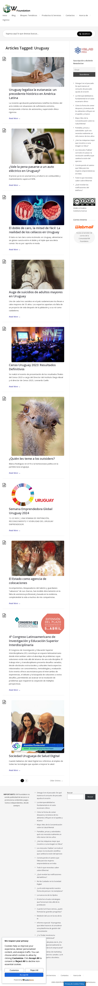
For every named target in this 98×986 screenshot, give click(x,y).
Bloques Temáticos (28, 15)
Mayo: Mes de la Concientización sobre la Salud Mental (84, 121)
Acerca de (83, 15)
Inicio (5, 15)
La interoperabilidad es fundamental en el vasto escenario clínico (84, 99)
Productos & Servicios (51, 15)
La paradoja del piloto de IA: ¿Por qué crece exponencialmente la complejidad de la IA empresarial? (50, 945)
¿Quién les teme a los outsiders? (32, 458)
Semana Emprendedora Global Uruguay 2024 (30, 511)
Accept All (24, 975)
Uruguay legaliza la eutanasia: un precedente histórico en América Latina (33, 93)
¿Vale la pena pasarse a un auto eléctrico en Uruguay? (31, 168)
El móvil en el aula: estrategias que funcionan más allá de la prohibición (48, 902)
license (84, 211)
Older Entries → (56, 780)
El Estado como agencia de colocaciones (27, 581)
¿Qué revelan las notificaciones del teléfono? (82, 187)
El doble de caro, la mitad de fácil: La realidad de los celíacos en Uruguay (34, 230)
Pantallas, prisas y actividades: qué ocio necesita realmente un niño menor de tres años (49, 834)
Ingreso (6, 20)
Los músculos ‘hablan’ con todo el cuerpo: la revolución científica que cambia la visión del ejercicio (84, 155)
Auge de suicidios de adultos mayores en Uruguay (36, 294)
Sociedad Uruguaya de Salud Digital (34, 756)
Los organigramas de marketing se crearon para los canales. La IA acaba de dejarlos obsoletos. (50, 955)
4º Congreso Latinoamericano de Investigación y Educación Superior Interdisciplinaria (33, 641)
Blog (14, 15)
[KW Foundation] (17, 8)
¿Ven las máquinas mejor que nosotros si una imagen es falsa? (85, 143)
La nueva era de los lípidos (47, 895)
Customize (14, 970)
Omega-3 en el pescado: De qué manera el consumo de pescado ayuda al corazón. (49, 795)
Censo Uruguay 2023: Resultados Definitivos (32, 367)
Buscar (70, 793)
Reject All (34, 970)
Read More (14, 118)
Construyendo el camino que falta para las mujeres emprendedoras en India (48, 861)
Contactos (70, 15)
